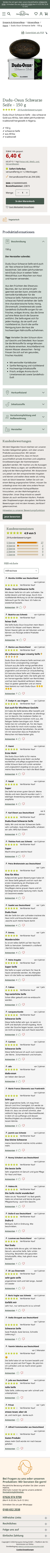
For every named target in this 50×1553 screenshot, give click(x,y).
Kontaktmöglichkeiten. (13, 1492)
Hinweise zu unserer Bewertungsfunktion (24, 510)
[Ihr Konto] (41, 13)
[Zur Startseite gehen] (25, 13)
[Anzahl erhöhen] (27, 193)
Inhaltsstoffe (18, 404)
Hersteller (16, 429)
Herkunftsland (19, 392)
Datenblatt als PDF (34, 32)
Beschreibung (18, 241)
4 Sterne (11, 545)
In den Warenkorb (25, 201)
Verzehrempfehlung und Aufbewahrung (23, 417)
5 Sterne (11, 542)
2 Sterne (11, 551)
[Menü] (3, 13)
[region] (25, 66)
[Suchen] (8, 13)
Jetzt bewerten (12, 516)
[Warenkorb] (46, 13)
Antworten (10, 607)
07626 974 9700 (12, 1497)
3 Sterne (11, 548)
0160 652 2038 (26, 4)
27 (42, 542)
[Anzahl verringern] (18, 193)
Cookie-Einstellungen (25, 1550)
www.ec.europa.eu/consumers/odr (31, 1546)
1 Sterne (11, 554)
